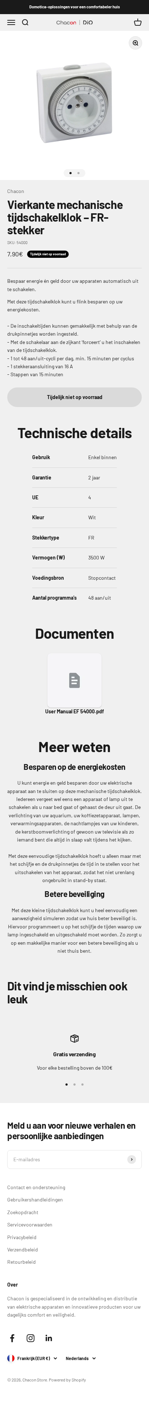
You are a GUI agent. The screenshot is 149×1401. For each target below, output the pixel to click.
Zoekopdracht (22, 1212)
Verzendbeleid (22, 1249)
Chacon (15, 191)
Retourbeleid (21, 1262)
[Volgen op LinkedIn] (49, 1338)
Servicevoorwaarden (29, 1224)
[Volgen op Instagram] (30, 1338)
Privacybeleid (22, 1237)
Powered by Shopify (67, 1379)
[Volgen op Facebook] (12, 1338)
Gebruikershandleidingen (35, 1199)
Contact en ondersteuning (36, 1187)
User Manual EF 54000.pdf (74, 711)
